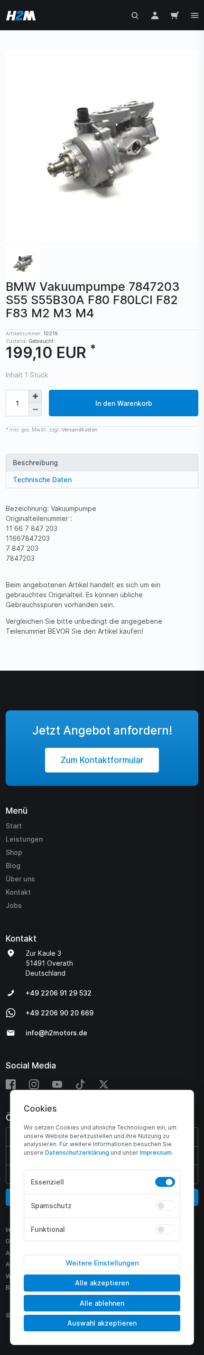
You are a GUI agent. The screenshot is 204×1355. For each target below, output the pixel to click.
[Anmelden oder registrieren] (155, 14)
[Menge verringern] (35, 409)
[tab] (102, 462)
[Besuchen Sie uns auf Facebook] (14, 1084)
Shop (14, 852)
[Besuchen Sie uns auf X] (103, 1084)
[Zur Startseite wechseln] (19, 15)
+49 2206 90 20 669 (59, 1013)
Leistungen (24, 839)
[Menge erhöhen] (35, 396)
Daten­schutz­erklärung (77, 1152)
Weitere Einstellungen (102, 1263)
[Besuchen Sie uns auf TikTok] (80, 1084)
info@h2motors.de (56, 1033)
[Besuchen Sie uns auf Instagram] (34, 1084)
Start (14, 826)
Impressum (156, 1152)
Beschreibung (35, 462)
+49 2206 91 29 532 (59, 993)
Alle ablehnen (102, 1303)
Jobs (14, 905)
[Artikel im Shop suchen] (135, 14)
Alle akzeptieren (102, 1283)
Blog (13, 865)
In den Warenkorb (123, 403)
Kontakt (18, 892)
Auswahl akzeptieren (102, 1323)
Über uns (20, 879)
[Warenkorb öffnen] (175, 14)
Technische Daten (42, 480)
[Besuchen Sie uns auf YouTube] (57, 1084)
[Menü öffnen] (195, 14)
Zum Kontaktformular (102, 760)
